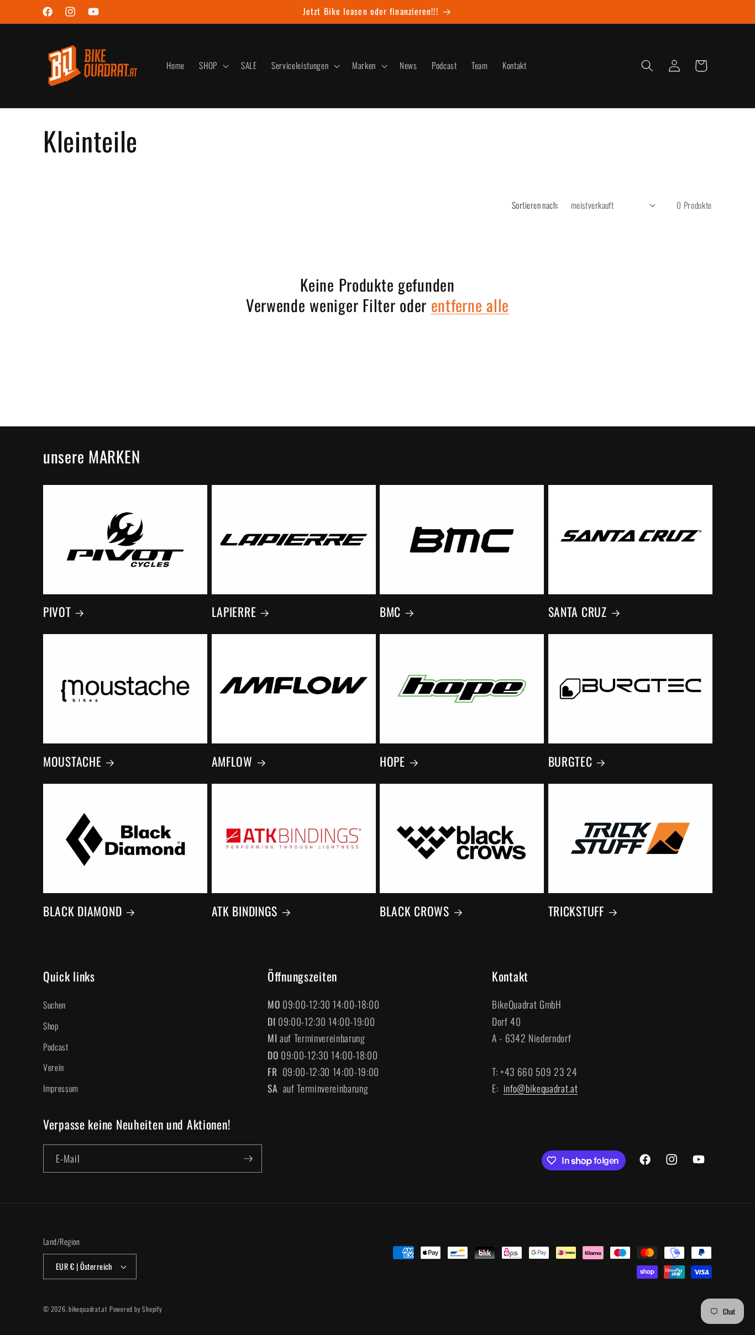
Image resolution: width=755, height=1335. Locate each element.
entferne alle (470, 305)
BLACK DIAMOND (82, 911)
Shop (51, 1026)
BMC (390, 612)
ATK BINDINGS (245, 911)
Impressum (60, 1088)
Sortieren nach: (535, 205)
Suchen (54, 1005)
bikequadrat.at (88, 1308)
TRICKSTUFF (576, 911)
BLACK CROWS (414, 911)
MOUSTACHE (72, 761)
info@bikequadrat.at (541, 1088)
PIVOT (57, 612)
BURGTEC (570, 761)
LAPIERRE (234, 612)
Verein (53, 1068)
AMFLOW (232, 761)
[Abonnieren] (248, 1158)
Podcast (56, 1047)
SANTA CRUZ (577, 612)
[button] (213, 65)
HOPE (392, 761)
